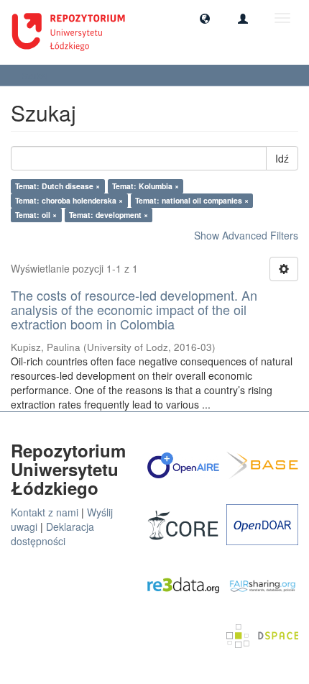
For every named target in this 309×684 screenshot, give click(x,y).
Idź (282, 158)
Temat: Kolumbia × (145, 186)
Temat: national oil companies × (192, 200)
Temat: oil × (36, 214)
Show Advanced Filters (246, 235)
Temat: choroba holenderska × (69, 200)
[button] (205, 18)
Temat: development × (108, 214)
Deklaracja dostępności (52, 533)
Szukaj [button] (36, 75)
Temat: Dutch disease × (57, 186)
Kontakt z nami (44, 512)
